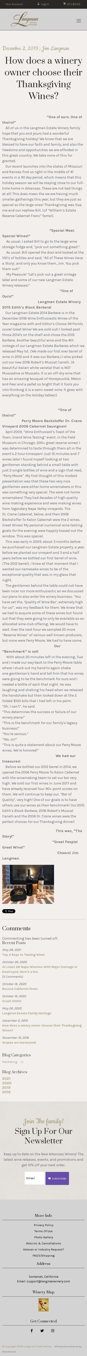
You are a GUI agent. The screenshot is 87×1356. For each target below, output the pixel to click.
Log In (45, 4)
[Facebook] (31, 1330)
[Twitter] (42, 1330)
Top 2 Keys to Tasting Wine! (23, 955)
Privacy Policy (43, 1225)
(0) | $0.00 (73, 4)
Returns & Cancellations (43, 1243)
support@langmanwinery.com (48, 1281)
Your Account (14, 4)
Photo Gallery (43, 1237)
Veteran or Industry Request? (43, 1249)
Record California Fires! (20, 989)
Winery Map (43, 1292)
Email (21, 1174)
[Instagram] (52, 1330)
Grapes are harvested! (19, 1042)
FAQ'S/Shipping (44, 1255)
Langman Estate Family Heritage (26, 1013)
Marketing (12, 1062)
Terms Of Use (43, 1231)
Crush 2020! (11, 1001)
